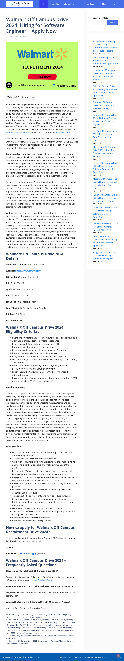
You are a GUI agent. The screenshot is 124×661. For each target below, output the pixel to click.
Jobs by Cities (88, 4)
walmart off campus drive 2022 (18, 628)
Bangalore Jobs (68, 614)
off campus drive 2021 (32, 620)
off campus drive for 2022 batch (63, 622)
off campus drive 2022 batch (53, 620)
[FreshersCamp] (19, 4)
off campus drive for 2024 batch (19, 625)
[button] (114, 4)
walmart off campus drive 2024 (44, 628)
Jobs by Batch (69, 4)
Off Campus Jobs (43, 617)
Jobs (44, 4)
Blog (104, 4)
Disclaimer (78, 657)
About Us (89, 657)
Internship (54, 4)
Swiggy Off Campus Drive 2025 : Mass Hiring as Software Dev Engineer (105, 255)
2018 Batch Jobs (29, 614)
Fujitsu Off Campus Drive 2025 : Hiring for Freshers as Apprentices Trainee (105, 197)
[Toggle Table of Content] (32, 97)
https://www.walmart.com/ (28, 270)
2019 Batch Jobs (43, 614)
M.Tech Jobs (30, 617)
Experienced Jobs (13, 617)
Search (112, 22)
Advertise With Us (102, 657)
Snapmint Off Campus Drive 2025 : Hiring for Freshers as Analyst (103, 105)
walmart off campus (64, 625)
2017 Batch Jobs (15, 614)
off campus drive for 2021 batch (36, 622)
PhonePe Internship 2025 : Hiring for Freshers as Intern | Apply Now (105, 226)
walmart (51, 625)
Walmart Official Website (18, 132)
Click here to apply (27, 553)
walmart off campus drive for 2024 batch (39, 630)
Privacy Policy (66, 657)
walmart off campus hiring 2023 (28, 633)
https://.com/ (44, 580)
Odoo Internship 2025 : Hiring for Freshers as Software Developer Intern (105, 60)
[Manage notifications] (118, 656)
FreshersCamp (63, 132)
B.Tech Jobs (56, 614)
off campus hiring (40, 625)
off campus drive (15, 620)
